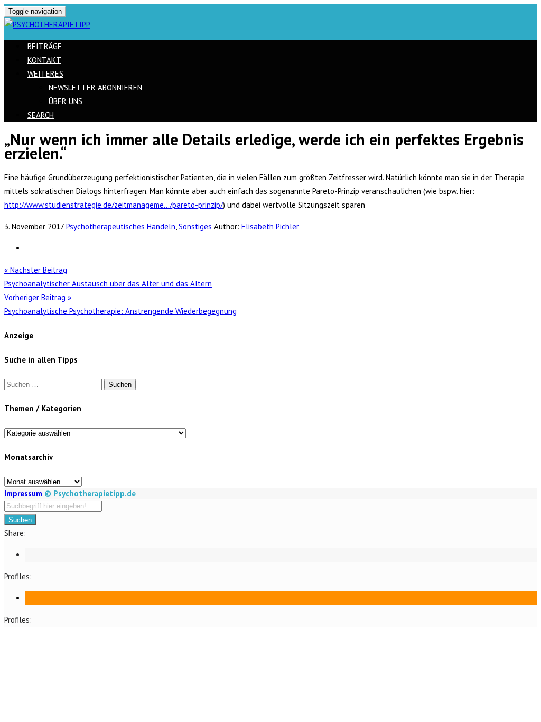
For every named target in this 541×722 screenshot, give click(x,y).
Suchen (20, 520)
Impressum (23, 493)
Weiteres (45, 74)
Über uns (65, 101)
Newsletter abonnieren (95, 87)
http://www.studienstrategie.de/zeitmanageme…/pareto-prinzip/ (113, 205)
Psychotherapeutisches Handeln (120, 226)
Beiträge (44, 46)
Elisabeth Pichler (270, 226)
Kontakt (44, 60)
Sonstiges (195, 226)
